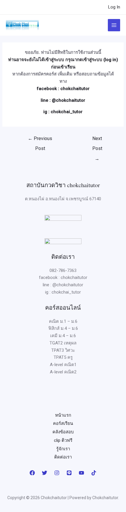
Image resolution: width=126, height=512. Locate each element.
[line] (69, 472)
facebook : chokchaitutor (63, 88)
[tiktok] (93, 472)
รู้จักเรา (63, 448)
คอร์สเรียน (63, 423)
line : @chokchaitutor (63, 100)
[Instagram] (56, 472)
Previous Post (40, 140)
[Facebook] (32, 472)
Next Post (97, 140)
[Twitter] (44, 472)
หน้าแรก (63, 415)
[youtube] (81, 472)
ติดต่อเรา (63, 457)
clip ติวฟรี (63, 440)
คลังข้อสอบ (63, 432)
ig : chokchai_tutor (63, 111)
